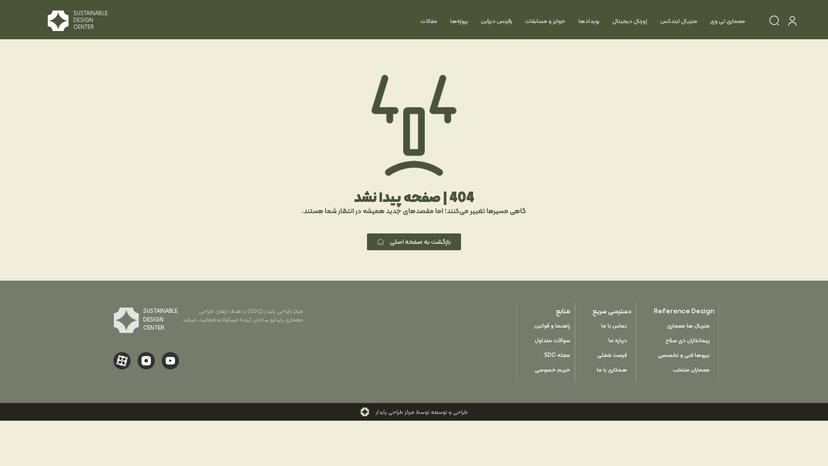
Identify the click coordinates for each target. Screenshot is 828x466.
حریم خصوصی (552, 370)
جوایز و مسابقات (545, 21)
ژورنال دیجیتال (629, 21)
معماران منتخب (691, 370)
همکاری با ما (612, 370)
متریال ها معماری (688, 326)
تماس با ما (614, 326)
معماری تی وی (727, 21)
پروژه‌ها (459, 21)
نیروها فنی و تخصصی (684, 355)
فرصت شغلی (612, 355)
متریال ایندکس (678, 21)
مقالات (428, 21)
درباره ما (617, 340)
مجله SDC (557, 355)
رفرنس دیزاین (496, 21)
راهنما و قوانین (552, 326)
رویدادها (588, 21)
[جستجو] (774, 22)
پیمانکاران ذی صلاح (687, 340)
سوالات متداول (552, 340)
